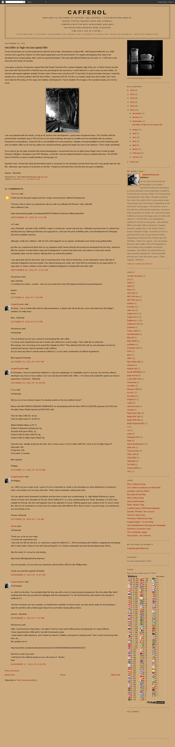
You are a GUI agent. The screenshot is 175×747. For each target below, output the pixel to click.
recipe (129, 403)
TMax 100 (131, 454)
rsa (128, 430)
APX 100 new (133, 296)
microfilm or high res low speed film (26, 47)
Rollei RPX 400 (133, 420)
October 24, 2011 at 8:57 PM (27, 362)
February (136, 153)
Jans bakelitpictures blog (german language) (146, 525)
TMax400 (131, 461)
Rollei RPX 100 (133, 416)
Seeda (14, 526)
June (134, 137)
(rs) (128, 279)
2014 (132, 98)
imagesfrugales (17, 304)
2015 (132, 94)
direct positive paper (136, 501)
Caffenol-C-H (132, 317)
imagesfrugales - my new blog (140, 522)
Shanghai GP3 (133, 437)
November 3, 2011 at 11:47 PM (28, 575)
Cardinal (130, 327)
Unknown (15, 194)
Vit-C (129, 471)
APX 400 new (133, 300)
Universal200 (132, 468)
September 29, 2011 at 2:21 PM (29, 217)
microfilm (131, 386)
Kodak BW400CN (134, 372)
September (137, 121)
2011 (132, 110)
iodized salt (132, 368)
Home (62, 675)
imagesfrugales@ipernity (138, 548)
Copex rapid (132, 331)
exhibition (131, 344)
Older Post (115, 675)
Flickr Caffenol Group (136, 484)
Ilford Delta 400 (133, 362)
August (135, 129)
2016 (132, 90)
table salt (131, 447)
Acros (129, 290)
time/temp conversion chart (139, 529)
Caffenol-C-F (132, 314)
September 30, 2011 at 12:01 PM (29, 270)
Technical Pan (33, 179)
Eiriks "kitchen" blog (135, 505)
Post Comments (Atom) (27, 680)
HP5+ (129, 358)
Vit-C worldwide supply (137, 532)
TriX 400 (130, 464)
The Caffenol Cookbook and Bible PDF (144, 487)
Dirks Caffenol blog (135, 498)
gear (129, 355)
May (134, 141)
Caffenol (87, 12)
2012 (132, 106)
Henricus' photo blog (136, 515)
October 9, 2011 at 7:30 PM (27, 297)
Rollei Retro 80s (134, 413)
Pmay (13, 390)
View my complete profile (140, 264)
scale (129, 434)
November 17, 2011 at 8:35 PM (28, 664)
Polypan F (131, 399)
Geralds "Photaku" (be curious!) (140, 511)
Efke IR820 (132, 341)
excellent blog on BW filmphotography (143, 508)
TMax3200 (131, 458)
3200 (129, 286)
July (134, 133)
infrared (130, 365)
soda (129, 440)
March (135, 149)
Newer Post (10, 675)
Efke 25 (130, 337)
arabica (130, 303)
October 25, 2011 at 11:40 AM (28, 383)
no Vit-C (130, 392)
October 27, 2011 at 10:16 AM (28, 470)
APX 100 (131, 293)
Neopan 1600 (133, 389)
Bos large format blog (136, 494)
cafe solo (131, 310)
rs (128, 427)
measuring (131, 382)
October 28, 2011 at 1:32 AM (27, 519)
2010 (132, 162)
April (134, 145)
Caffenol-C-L (18, 179)
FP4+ (129, 351)
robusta (130, 410)
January (136, 157)
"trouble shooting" (134, 276)
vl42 (12, 224)
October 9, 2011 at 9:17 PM (27, 322)
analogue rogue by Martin (138, 491)
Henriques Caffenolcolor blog (139, 518)
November (137, 113)
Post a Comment (12, 671)
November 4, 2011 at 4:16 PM (27, 618)
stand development (135, 444)
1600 (129, 283)
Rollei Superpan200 (135, 423)
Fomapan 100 (133, 348)
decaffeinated (133, 334)
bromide (130, 307)
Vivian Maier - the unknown (139, 535)
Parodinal (131, 396)
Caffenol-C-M (133, 324)
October (136, 117)
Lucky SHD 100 (134, 379)
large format (132, 375)
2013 (132, 102)
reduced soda (133, 406)
